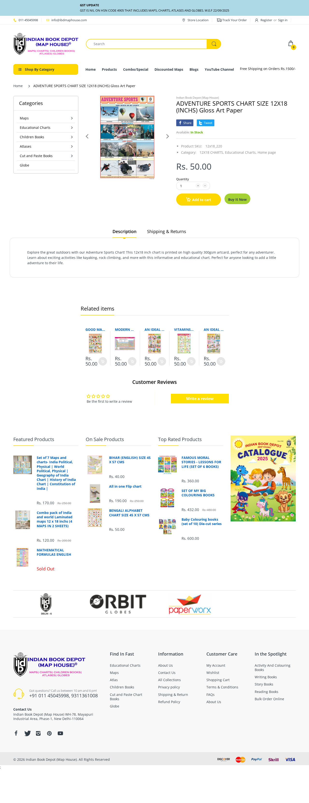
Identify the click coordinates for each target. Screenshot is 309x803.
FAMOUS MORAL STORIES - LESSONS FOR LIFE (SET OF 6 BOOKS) (201, 462)
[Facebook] (16, 733)
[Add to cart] (102, 361)
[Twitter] (27, 733)
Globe (24, 165)
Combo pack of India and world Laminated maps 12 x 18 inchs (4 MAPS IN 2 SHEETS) (54, 519)
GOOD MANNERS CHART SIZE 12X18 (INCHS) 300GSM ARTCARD (95, 329)
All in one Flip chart (125, 486)
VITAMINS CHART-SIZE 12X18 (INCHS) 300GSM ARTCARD (184, 329)
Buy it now (237, 199)
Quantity (182, 179)
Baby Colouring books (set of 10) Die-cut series (202, 521)
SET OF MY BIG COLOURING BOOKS (198, 493)
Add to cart (201, 199)
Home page (267, 152)
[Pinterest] (49, 733)
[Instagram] (38, 733)
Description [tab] (124, 231)
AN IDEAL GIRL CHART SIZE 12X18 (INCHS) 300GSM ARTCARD (155, 329)
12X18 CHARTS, (212, 152)
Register (266, 20)
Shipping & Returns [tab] (166, 231)
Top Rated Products (180, 439)
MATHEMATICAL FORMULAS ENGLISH (54, 552)
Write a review (200, 398)
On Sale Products (105, 439)
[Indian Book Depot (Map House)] (46, 43)
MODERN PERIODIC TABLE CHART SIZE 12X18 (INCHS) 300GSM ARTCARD (125, 329)
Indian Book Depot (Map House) (197, 98)
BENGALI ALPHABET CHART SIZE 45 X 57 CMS (129, 512)
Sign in (283, 20)
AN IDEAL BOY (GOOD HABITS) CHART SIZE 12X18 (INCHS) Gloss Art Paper (214, 329)
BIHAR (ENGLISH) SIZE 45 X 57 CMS (130, 460)
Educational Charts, (241, 152)
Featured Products (33, 439)
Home (18, 85)
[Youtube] (60, 733)
